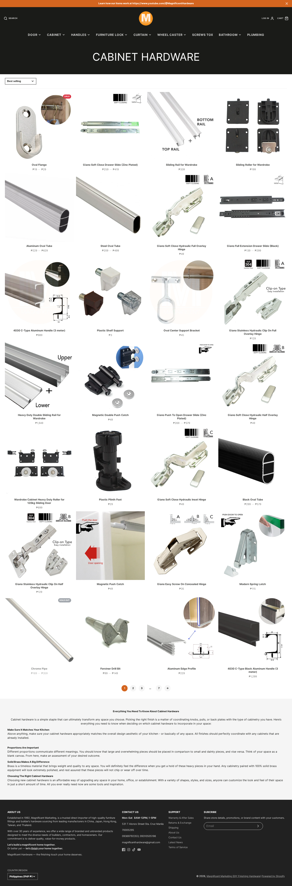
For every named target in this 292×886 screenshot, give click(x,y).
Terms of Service (178, 847)
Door (32, 35)
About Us (173, 832)
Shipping (173, 827)
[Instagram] (128, 849)
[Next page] (167, 688)
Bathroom (228, 35)
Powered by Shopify (273, 876)
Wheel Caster (169, 35)
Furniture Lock (110, 35)
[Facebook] (123, 849)
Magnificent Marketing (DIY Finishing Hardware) (234, 876)
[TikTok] (134, 849)
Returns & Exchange (179, 822)
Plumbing (255, 35)
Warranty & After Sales (181, 817)
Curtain (140, 35)
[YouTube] (139, 849)
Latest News (175, 842)
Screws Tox (202, 35)
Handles (78, 35)
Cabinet (54, 35)
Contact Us (174, 837)
